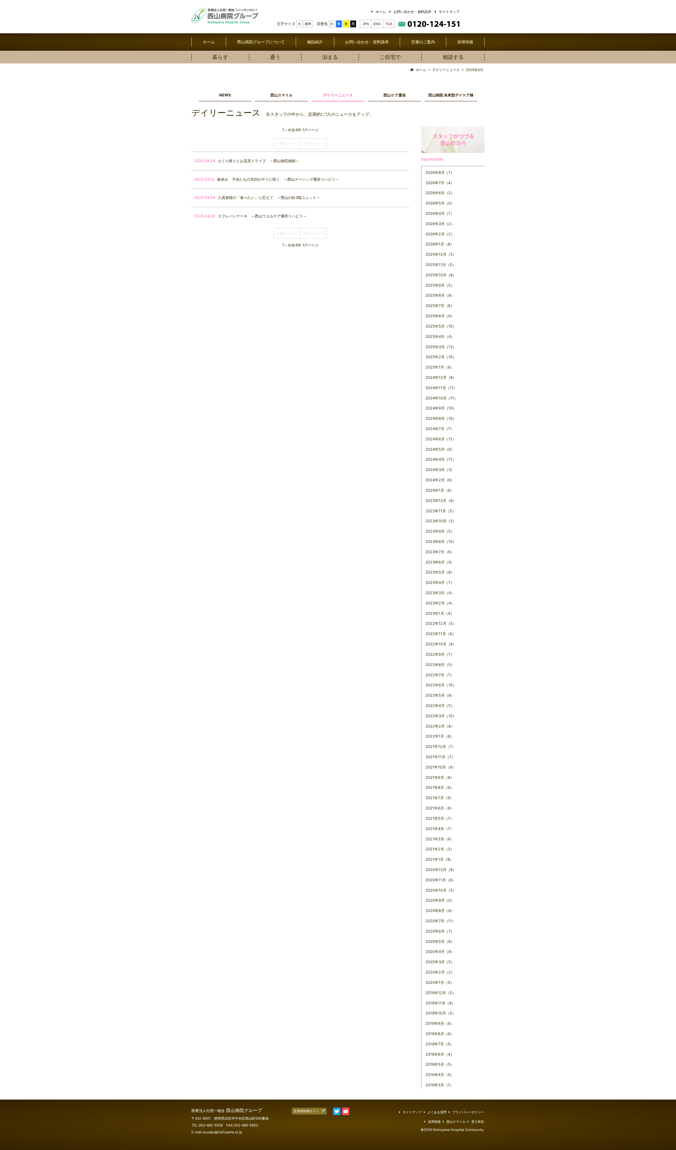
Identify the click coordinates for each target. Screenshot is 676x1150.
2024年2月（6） (439, 480)
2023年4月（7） (439, 582)
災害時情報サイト (306, 1111)
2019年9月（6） (439, 1023)
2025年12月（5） (440, 254)
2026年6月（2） (439, 192)
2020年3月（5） (439, 962)
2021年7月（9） (439, 797)
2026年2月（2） (439, 234)
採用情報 (465, 41)
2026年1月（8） (439, 244)
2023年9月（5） (439, 531)
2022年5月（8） (439, 695)
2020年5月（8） (439, 941)
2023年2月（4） (439, 603)
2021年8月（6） (439, 787)
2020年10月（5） (440, 890)
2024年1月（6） (439, 490)
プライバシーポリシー (468, 1112)
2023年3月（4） (439, 592)
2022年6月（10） (440, 685)
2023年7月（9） (439, 552)
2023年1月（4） (439, 613)
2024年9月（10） (440, 408)
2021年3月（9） (439, 839)
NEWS (225, 95)
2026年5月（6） (439, 203)
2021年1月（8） (439, 859)
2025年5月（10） (440, 326)
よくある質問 (437, 1112)
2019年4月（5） (439, 1074)
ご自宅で (390, 57)
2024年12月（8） (440, 377)
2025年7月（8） (439, 305)
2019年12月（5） (440, 992)
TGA (388, 24)
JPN (365, 24)
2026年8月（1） (439, 172)
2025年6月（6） (439, 316)
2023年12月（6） (440, 500)
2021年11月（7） (440, 757)
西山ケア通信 (394, 95)
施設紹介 (315, 41)
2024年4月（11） (440, 459)
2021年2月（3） (439, 849)
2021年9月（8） (439, 777)
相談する (453, 57)
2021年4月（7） (439, 828)
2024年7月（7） (439, 428)
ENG (377, 24)
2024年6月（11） (440, 439)
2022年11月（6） (440, 633)
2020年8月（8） (439, 910)
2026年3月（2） (439, 223)
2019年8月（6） (439, 1033)
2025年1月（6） (439, 367)
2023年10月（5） (440, 521)
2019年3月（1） (439, 1085)
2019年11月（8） (440, 1003)
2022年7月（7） (439, 675)
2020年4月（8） (439, 951)
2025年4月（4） (439, 336)
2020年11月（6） (440, 880)
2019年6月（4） (439, 1054)
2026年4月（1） (439, 213)
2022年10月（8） (440, 644)
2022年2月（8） (439, 726)
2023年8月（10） (440, 541)
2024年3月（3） (439, 469)
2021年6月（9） (439, 808)
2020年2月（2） (439, 972)
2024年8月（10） (440, 418)
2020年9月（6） (439, 900)
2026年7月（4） (439, 182)
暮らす (220, 57)
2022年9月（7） (439, 654)
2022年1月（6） (439, 736)
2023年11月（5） (440, 511)
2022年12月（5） (440, 623)
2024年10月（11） (441, 398)
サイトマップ (449, 12)
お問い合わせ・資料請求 (412, 12)
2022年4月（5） (439, 705)
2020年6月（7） (439, 931)
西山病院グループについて (261, 41)
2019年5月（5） (439, 1064)
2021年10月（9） (440, 767)
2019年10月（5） (440, 1013)
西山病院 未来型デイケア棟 (450, 95)
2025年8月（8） (439, 295)
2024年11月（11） (441, 387)
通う (275, 57)
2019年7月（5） (439, 1044)
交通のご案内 (423, 41)
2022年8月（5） (439, 664)
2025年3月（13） (440, 346)
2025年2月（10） (440, 357)
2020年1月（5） (439, 982)
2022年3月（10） (440, 716)
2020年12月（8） (440, 869)
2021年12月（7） (440, 746)
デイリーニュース (338, 95)
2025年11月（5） (440, 264)
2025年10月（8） (440, 275)
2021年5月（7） (439, 818)
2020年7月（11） (440, 921)
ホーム (380, 12)
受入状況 (477, 1122)
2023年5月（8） (439, 572)
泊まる (330, 57)
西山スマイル (281, 95)
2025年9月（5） (439, 285)
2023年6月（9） (439, 562)
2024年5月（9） (439, 449)
